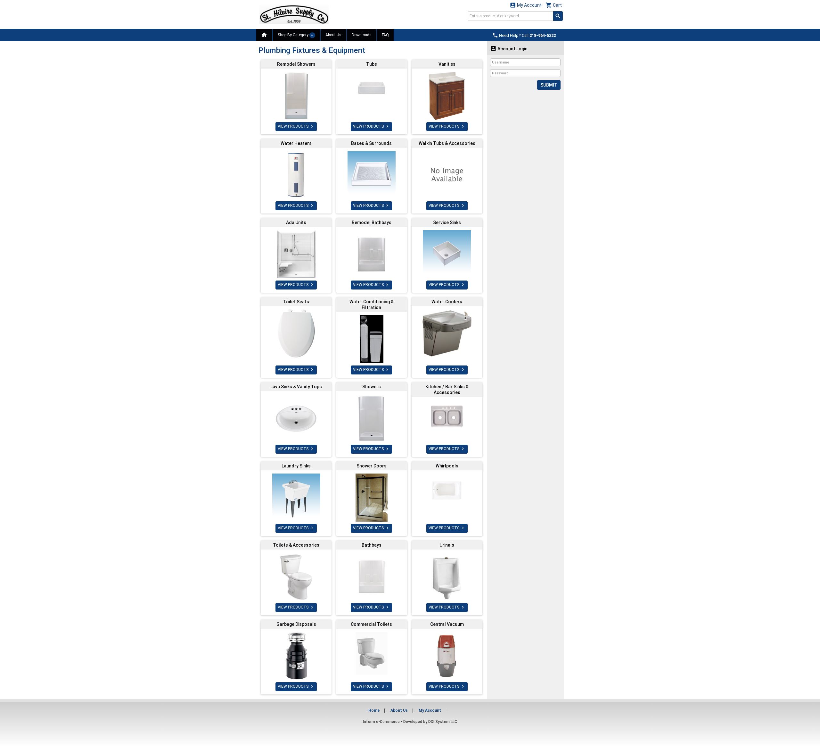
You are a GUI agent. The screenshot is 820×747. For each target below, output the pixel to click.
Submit (548, 85)
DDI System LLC (442, 721)
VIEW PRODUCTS (296, 126)
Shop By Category (293, 35)
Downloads (362, 35)
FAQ (385, 35)
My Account (526, 5)
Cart (553, 5)
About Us (333, 35)
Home (374, 710)
